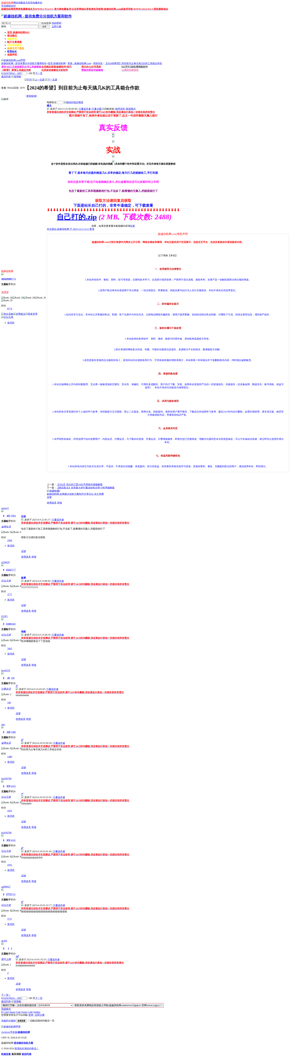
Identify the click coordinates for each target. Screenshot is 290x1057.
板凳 (23, 577)
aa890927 (6, 886)
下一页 (38, 73)
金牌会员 (6, 526)
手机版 (13, 1032)
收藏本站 (37, 2)
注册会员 (6, 689)
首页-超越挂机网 (18, 32)
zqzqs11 (5, 508)
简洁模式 (12, 35)
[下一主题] (51, 79)
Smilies (36, 1012)
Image (12, 1012)
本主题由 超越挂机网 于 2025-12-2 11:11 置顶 (70, 229)
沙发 (23, 516)
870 (8, 786)
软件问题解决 (14, 45)
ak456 (4, 940)
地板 (23, 631)
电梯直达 (51, 102)
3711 (13, 894)
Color (6, 1012)
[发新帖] (16, 76)
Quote (24, 1012)
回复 (132, 226)
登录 (30, 1015)
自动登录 (46, 23)
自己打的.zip (77, 217)
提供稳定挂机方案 (23, 1043)
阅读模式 (131, 109)
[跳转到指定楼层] (73, 102)
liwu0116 (5, 670)
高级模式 (6, 1009)
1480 (13, 732)
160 (12, 678)
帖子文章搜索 (14, 42)
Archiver (5, 1032)
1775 (8, 894)
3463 (13, 624)
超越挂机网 (7, 2)
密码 (3, 26)
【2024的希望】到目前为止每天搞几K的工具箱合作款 (133, 63)
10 (13, 73)
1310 (8, 624)
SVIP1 (4, 616)
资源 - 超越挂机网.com (79, 63)
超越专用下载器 (15, 48)
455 (8, 515)
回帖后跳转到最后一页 (42, 1020)
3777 (13, 570)
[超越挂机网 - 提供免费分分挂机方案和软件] (36, 16)
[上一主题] (38, 79)
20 (8, 678)
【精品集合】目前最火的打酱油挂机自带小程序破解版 (85, 487)
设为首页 (28, 2)
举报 (59, 502)
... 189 (17, 73)
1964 (13, 515)
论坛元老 (6, 580)
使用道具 (51, 502)
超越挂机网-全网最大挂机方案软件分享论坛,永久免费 (75, 494)
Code (30, 1012)
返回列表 (6, 76)
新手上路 (6, 959)
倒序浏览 (120, 109)
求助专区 (98, 63)
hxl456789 (6, 778)
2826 (3, 279)
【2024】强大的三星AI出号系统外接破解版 (79, 484)
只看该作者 (85, 109)
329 (8, 732)
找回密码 (56, 23)
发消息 (10, 322)
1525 (8, 570)
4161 (13, 786)
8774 (13, 279)
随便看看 (12, 38)
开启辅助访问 (8, 6)
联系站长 (12, 51)
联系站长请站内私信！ (27, 1048)
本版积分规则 (8, 1020)
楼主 (49, 105)
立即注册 (56, 26)
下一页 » (5, 995)
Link (18, 1012)
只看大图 (97, 109)
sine (3, 724)
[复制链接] (31, 96)
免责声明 (12, 54)
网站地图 (18, 2)
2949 (8, 279)
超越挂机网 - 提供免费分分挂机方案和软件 (24, 63)
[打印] (28, 79)
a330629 (5, 562)
